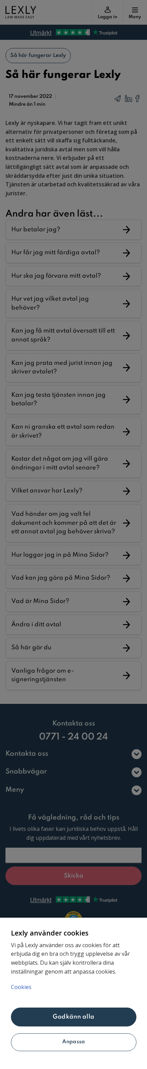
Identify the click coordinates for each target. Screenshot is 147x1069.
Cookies (21, 987)
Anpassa (73, 1042)
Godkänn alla (73, 1017)
